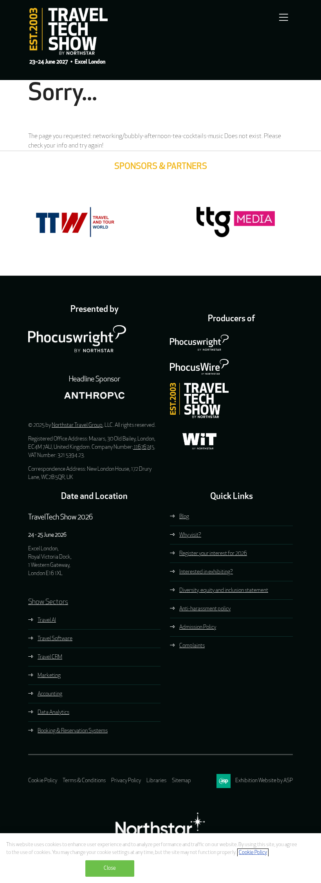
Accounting (50, 694)
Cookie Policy (42, 781)
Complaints (192, 646)
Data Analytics (53, 713)
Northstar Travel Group (77, 425)
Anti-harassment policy (205, 609)
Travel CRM (50, 657)
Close (110, 868)
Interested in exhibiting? (206, 572)
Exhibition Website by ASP (264, 781)
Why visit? (190, 535)
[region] (160, 858)
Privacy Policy (126, 781)
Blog (184, 517)
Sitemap (181, 781)
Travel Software (55, 639)
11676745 (143, 447)
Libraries (156, 781)
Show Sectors (48, 602)
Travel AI (47, 620)
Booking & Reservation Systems (73, 731)
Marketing (49, 676)
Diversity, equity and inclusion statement (223, 591)
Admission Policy (197, 627)
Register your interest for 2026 (213, 554)
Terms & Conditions (84, 781)
